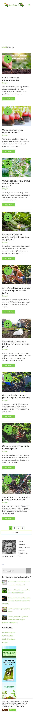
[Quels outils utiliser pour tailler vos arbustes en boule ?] (4, 590)
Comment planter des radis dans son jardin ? (15, 447)
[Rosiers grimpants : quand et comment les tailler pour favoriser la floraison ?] (4, 617)
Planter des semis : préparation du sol (11, 78)
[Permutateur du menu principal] (29, 5)
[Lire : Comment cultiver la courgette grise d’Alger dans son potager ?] (16, 221)
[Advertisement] (16, 27)
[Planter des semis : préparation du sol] (4, 609)
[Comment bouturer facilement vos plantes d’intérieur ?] (4, 582)
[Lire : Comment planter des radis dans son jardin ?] (16, 433)
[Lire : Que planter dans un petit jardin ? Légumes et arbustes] (16, 382)
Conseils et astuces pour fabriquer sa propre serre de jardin (16, 344)
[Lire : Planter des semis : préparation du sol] (16, 63)
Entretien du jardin (8, 632)
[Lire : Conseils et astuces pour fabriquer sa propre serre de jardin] (16, 328)
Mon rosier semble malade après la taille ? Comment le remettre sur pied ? (16, 601)
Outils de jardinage (8, 639)
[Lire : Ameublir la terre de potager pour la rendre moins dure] (16, 484)
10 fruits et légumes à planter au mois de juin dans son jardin (16, 290)
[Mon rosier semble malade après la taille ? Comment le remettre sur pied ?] (4, 598)
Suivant (16, 532)
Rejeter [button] (5, 710)
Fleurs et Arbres (7, 636)
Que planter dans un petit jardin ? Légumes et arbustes (16, 396)
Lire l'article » (8, 98)
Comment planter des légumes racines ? (12, 131)
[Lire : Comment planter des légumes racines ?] (16, 116)
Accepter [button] (12, 710)
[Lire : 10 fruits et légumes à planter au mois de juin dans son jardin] (16, 275)
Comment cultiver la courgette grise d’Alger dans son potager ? (15, 237)
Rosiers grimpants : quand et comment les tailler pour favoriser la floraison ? (15, 620)
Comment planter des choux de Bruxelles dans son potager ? (16, 183)
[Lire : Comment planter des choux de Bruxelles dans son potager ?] (16, 167)
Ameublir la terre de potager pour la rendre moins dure (16, 498)
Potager (5, 83)
